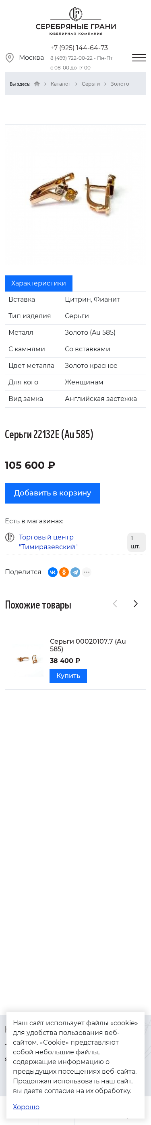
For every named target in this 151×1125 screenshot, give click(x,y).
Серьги (91, 84)
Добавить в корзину (52, 493)
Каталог (61, 84)
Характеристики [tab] (38, 283)
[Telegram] (75, 572)
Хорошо (26, 1107)
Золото (120, 84)
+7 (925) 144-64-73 (79, 48)
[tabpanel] (75, 349)
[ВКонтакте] (53, 572)
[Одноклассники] (64, 572)
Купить (68, 676)
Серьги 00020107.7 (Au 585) (88, 645)
